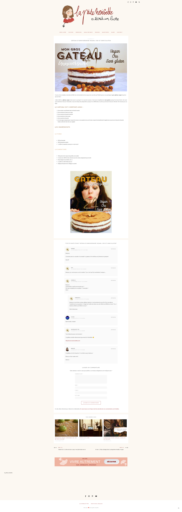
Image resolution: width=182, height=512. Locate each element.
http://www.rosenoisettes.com (73, 340)
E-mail (77, 390)
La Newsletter (84, 503)
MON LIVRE (63, 32)
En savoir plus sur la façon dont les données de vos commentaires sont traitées (99, 409)
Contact (119, 32)
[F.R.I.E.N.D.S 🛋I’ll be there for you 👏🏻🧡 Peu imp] (136, 483)
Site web (77, 395)
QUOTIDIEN (105, 32)
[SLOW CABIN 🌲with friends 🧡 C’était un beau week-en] (106, 483)
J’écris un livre (84, 437)
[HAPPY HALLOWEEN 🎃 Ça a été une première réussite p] (167, 483)
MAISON (97, 32)
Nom (76, 385)
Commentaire (79, 373)
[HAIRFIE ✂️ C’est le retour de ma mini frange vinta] (45, 483)
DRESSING (79, 32)
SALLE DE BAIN (88, 32)
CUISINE (71, 32)
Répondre (113, 280)
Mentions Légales (97, 503)
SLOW (113, 32)
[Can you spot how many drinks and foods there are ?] (76, 483)
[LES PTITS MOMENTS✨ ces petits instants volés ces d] (15, 483)
